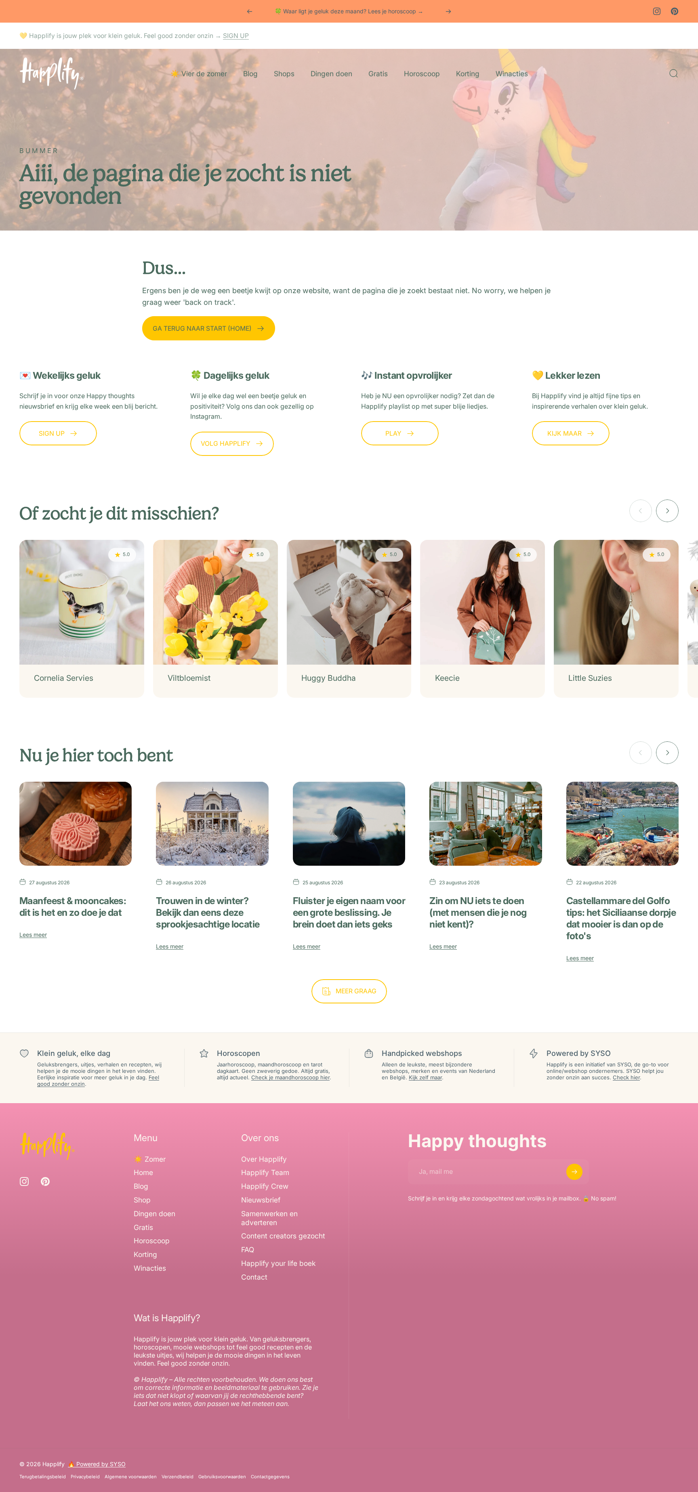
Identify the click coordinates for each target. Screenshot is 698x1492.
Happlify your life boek (278, 1263)
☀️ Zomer (150, 1159)
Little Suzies (590, 678)
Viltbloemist (189, 678)
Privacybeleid (85, 1476)
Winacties (150, 1268)
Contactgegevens (270, 1476)
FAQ (247, 1249)
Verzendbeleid (177, 1476)
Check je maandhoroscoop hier (290, 1077)
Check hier (626, 1077)
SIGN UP (236, 36)
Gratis (143, 1227)
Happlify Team (265, 1172)
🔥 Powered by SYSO (97, 1464)
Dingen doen (154, 1213)
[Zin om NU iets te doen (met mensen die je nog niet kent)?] (485, 824)
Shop (142, 1200)
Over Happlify (264, 1159)
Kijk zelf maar (425, 1077)
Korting (145, 1254)
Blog (141, 1186)
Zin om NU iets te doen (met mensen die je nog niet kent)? (477, 912)
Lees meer (33, 934)
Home (143, 1172)
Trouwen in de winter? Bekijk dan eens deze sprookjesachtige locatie (207, 912)
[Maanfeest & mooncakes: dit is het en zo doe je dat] (75, 824)
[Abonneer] (574, 1172)
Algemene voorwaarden (131, 1476)
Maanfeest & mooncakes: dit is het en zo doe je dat (72, 906)
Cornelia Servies (63, 678)
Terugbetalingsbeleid (42, 1476)
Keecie (447, 678)
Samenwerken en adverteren (269, 1218)
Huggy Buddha (328, 678)
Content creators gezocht (283, 1236)
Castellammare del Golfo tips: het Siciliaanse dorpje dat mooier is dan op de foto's (621, 918)
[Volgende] (448, 11)
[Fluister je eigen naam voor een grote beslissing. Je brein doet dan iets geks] (349, 824)
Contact (254, 1277)
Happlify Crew (264, 1186)
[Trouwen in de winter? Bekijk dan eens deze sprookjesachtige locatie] (212, 824)
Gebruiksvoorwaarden (222, 1476)
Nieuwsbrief (260, 1200)
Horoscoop (152, 1241)
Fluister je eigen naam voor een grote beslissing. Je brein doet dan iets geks (349, 912)
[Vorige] (250, 11)
